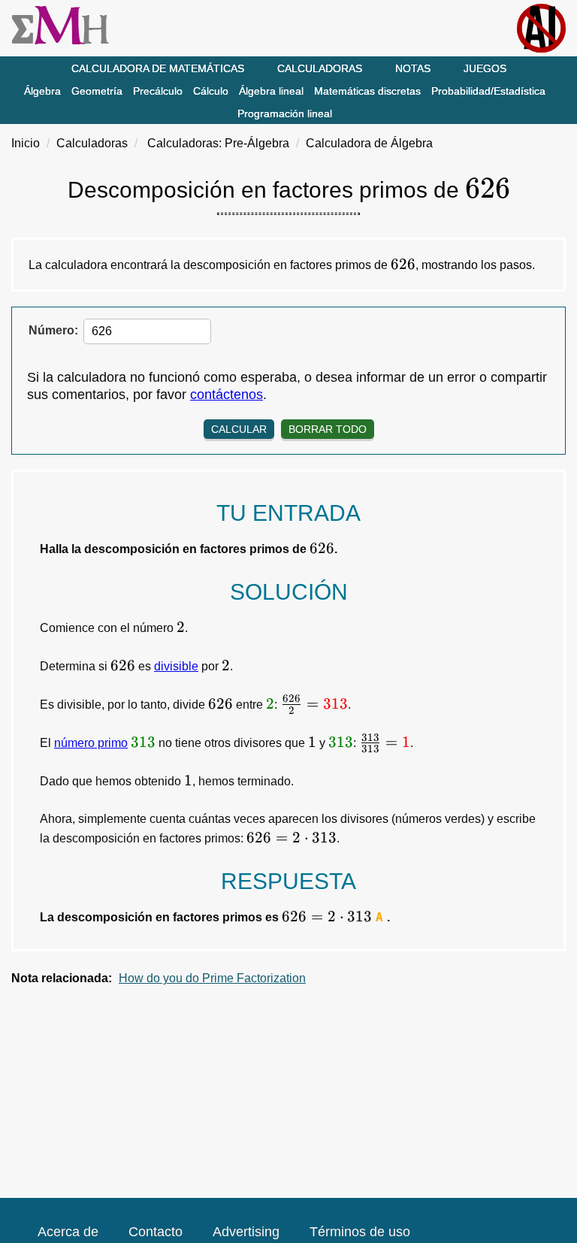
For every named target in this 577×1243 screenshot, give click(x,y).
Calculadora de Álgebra (369, 143)
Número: (53, 330)
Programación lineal (284, 113)
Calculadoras (319, 68)
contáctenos (226, 394)
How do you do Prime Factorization (212, 978)
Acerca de (68, 1231)
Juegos (485, 68)
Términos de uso (360, 1231)
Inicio (25, 143)
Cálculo (210, 91)
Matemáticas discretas (367, 91)
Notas (412, 68)
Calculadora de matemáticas (157, 68)
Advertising (246, 1231)
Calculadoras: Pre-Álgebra (218, 143)
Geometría (96, 91)
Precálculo (158, 91)
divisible (176, 666)
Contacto (155, 1231)
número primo (91, 742)
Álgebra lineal (271, 91)
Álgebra (42, 91)
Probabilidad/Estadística (488, 91)
